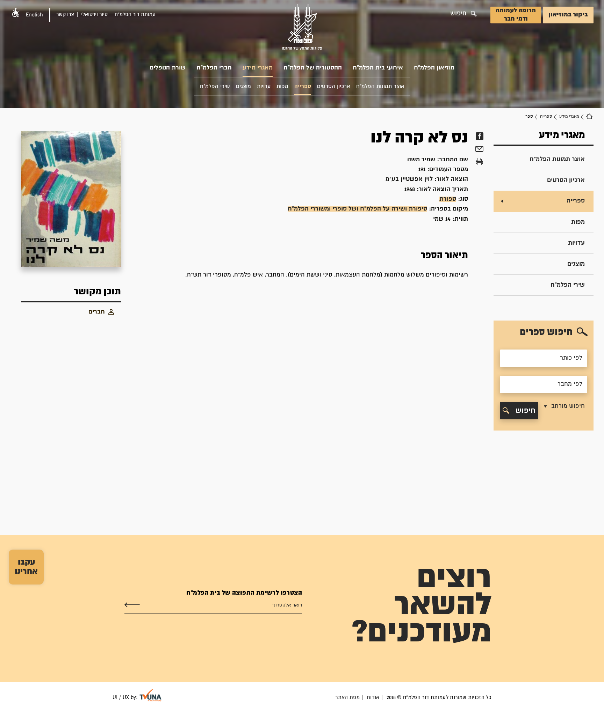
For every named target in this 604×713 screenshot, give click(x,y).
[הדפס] (479, 162)
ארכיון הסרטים (566, 180)
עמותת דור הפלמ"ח (135, 14)
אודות (373, 697)
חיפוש (524, 410)
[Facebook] (479, 136)
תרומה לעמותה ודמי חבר (516, 15)
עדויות (576, 243)
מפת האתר (347, 697)
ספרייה (546, 116)
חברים (96, 312)
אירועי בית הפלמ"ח (378, 68)
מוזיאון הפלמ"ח (434, 68)
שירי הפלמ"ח (568, 285)
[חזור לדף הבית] (589, 117)
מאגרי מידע (258, 68)
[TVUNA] (150, 695)
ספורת (447, 199)
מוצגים (576, 264)
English (34, 15)
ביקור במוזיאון (568, 14)
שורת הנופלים (168, 68)
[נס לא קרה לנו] (71, 199)
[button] (15, 12)
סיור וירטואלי (94, 14)
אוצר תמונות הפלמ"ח (557, 159)
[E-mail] (479, 150)
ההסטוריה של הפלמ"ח (312, 68)
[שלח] (132, 605)
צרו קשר (65, 14)
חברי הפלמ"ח (214, 68)
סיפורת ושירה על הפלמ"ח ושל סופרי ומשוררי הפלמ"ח (357, 209)
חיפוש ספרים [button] (546, 332)
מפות (578, 222)
